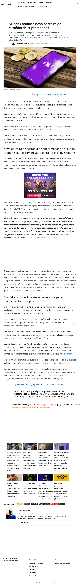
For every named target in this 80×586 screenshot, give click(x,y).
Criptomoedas (44, 504)
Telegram (53, 404)
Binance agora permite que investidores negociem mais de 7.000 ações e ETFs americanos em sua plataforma (61, 491)
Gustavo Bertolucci (22, 43)
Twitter (15, 407)
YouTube (32, 407)
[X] (28, 521)
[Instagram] (7, 564)
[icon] (77, 4)
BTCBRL (27, 504)
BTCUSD (35, 504)
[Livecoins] (6, 4)
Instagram (23, 407)
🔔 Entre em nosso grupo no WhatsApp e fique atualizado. (40, 384)
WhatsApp (40, 404)
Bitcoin (19, 504)
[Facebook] (19, 521)
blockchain (67, 354)
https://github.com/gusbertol (26, 513)
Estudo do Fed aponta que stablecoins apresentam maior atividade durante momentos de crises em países (30, 460)
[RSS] (10, 564)
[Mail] (25, 521)
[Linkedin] (22, 521)
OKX (45, 393)
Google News (44, 407)
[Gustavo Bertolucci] (14, 43)
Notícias (54, 504)
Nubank (45, 237)
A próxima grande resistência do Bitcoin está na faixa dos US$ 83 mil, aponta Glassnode (30, 488)
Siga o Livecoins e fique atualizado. (51, 94)
